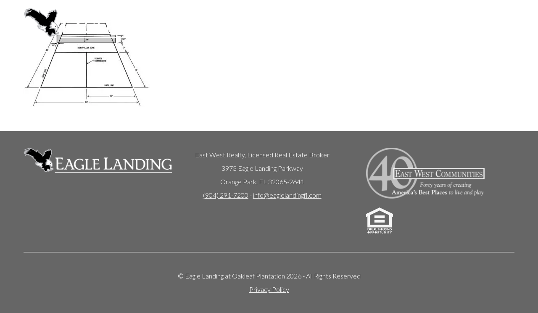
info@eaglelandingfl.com (287, 195)
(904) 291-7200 (225, 195)
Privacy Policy (269, 289)
